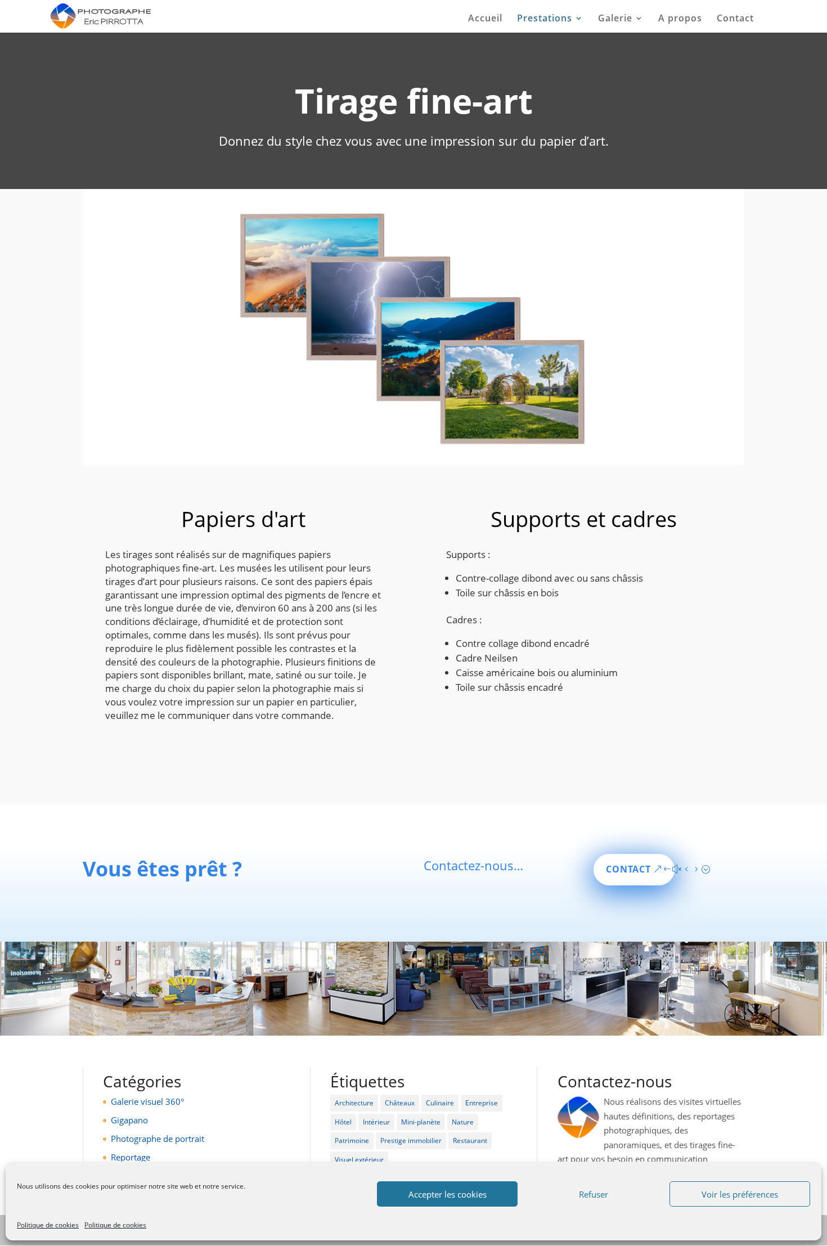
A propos (680, 19)
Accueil (485, 19)
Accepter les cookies (447, 1194)
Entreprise (481, 1103)
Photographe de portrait (157, 1138)
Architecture (354, 1103)
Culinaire (440, 1103)
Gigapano (129, 1120)
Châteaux (400, 1103)
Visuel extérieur (359, 1159)
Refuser (593, 1194)
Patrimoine (352, 1140)
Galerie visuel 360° (147, 1101)
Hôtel (343, 1122)
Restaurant (470, 1140)
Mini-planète (421, 1122)
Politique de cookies (48, 1225)
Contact (735, 19)
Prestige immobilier (411, 1140)
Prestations (544, 19)
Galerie (615, 19)
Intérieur (376, 1122)
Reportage (130, 1157)
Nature (463, 1122)
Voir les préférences (740, 1194)
